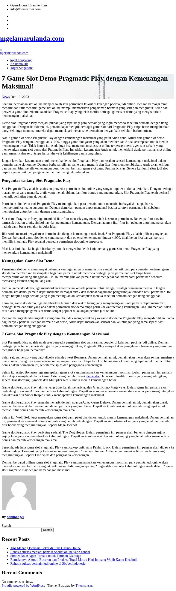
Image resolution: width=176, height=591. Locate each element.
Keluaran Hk (19, 64)
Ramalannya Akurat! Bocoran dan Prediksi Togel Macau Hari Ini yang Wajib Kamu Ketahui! (73, 559)
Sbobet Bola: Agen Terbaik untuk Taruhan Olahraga (45, 556)
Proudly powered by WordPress (24, 585)
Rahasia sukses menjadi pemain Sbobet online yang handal (50, 552)
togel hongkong (21, 60)
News (6, 97)
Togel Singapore (21, 68)
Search (6, 525)
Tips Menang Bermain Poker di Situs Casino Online (45, 548)
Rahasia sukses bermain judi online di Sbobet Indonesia (47, 563)
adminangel (15, 517)
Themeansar (84, 585)
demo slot (93, 376)
